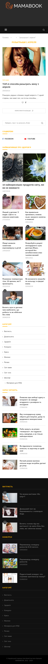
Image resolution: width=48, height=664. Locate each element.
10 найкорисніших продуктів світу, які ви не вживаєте (23, 186)
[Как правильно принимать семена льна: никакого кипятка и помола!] (35, 202)
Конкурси (7, 347)
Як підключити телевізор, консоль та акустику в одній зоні (32, 448)
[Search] (43, 29)
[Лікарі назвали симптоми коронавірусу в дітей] (12, 233)
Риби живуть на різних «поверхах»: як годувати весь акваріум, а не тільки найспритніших (31, 432)
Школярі (7, 378)
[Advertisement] (24, 18)
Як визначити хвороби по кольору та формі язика (35, 281)
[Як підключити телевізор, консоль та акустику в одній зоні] (9, 450)
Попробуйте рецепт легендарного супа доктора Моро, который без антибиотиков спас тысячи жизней (33, 249)
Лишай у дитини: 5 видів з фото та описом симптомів (10, 214)
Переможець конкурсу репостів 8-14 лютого (29, 546)
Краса (6, 352)
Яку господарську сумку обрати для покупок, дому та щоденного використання (32, 416)
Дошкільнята (9, 337)
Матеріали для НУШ (14, 383)
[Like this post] (23, 102)
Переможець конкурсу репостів (29, 560)
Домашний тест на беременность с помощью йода (31, 511)
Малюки (7, 357)
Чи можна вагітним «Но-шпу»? (30, 495)
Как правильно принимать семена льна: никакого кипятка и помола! (35, 215)
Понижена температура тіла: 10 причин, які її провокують (12, 281)
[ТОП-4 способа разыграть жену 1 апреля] (24, 61)
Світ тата (7, 373)
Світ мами (8, 367)
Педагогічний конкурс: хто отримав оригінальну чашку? (32, 575)
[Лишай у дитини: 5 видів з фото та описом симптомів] (12, 202)
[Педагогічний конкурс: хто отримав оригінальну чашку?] (9, 578)
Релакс (6, 362)
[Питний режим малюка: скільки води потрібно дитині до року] (9, 465)
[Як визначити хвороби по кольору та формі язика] (35, 269)
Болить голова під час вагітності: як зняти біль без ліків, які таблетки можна (32, 526)
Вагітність (8, 331)
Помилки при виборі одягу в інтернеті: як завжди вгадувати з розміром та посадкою (32, 401)
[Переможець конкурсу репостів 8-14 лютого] (9, 548)
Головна (5, 37)
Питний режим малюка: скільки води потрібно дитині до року (33, 463)
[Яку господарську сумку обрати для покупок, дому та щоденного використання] (9, 418)
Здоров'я (7, 342)
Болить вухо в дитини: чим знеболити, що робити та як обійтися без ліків (12, 311)
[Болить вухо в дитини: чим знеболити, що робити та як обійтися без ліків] (12, 297)
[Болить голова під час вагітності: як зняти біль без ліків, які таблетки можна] (9, 527)
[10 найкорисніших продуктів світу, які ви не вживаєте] (24, 167)
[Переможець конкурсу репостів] (9, 563)
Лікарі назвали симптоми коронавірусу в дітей (11, 245)
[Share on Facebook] (25, 102)
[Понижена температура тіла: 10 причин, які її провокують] (12, 269)
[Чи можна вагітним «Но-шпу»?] (9, 498)
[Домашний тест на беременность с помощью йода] (9, 513)
